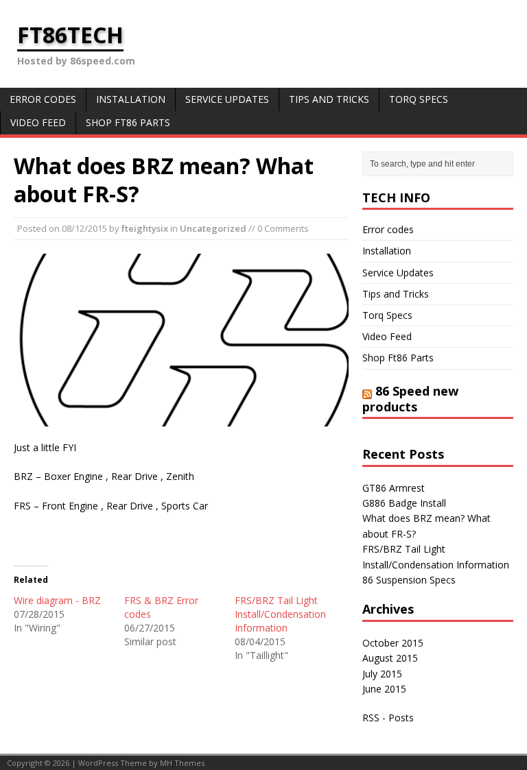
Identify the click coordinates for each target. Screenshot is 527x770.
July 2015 (382, 673)
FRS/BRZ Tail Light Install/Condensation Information (280, 614)
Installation (130, 99)
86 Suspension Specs (409, 579)
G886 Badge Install (404, 502)
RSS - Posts (388, 717)
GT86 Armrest (393, 487)
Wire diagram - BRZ (57, 600)
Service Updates (227, 99)
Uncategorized (213, 228)
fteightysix (144, 228)
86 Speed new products (410, 399)
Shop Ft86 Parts (128, 122)
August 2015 (390, 657)
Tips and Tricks (329, 99)
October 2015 (392, 642)
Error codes (43, 99)
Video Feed (38, 122)
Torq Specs (418, 99)
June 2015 (384, 688)
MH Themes (182, 763)
